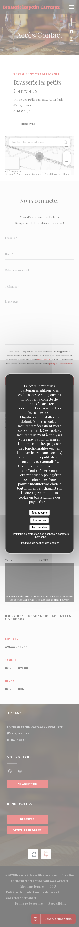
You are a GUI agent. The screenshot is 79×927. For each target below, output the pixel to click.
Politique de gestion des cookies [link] (40, 542)
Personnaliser (40, 527)
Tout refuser (40, 520)
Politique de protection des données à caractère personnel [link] (41, 535)
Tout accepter (40, 512)
